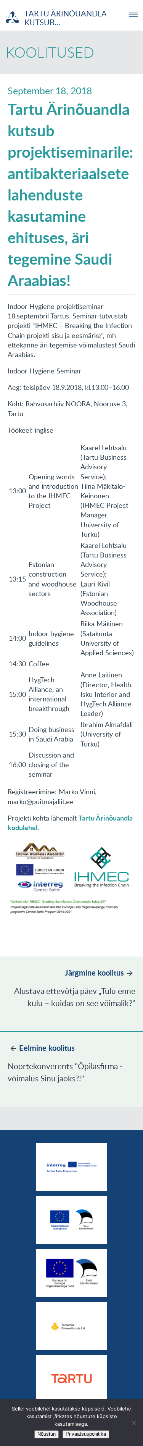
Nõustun (46, 1434)
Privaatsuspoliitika (86, 1434)
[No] (133, 1423)
